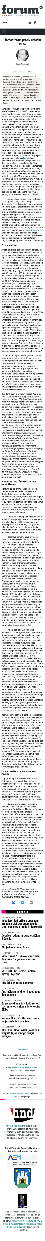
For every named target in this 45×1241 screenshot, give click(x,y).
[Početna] (23, 6)
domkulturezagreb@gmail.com (25, 1067)
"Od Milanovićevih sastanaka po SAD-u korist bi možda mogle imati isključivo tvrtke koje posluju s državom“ (22, 1224)
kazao (26, 158)
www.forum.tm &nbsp (19, 1093)
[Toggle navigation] (4, 31)
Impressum (23, 1049)
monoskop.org (36, 230)
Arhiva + (5, 23)
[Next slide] (40, 89)
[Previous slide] (6, 89)
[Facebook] (35, 23)
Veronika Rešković (14, 1126)
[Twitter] (30, 23)
